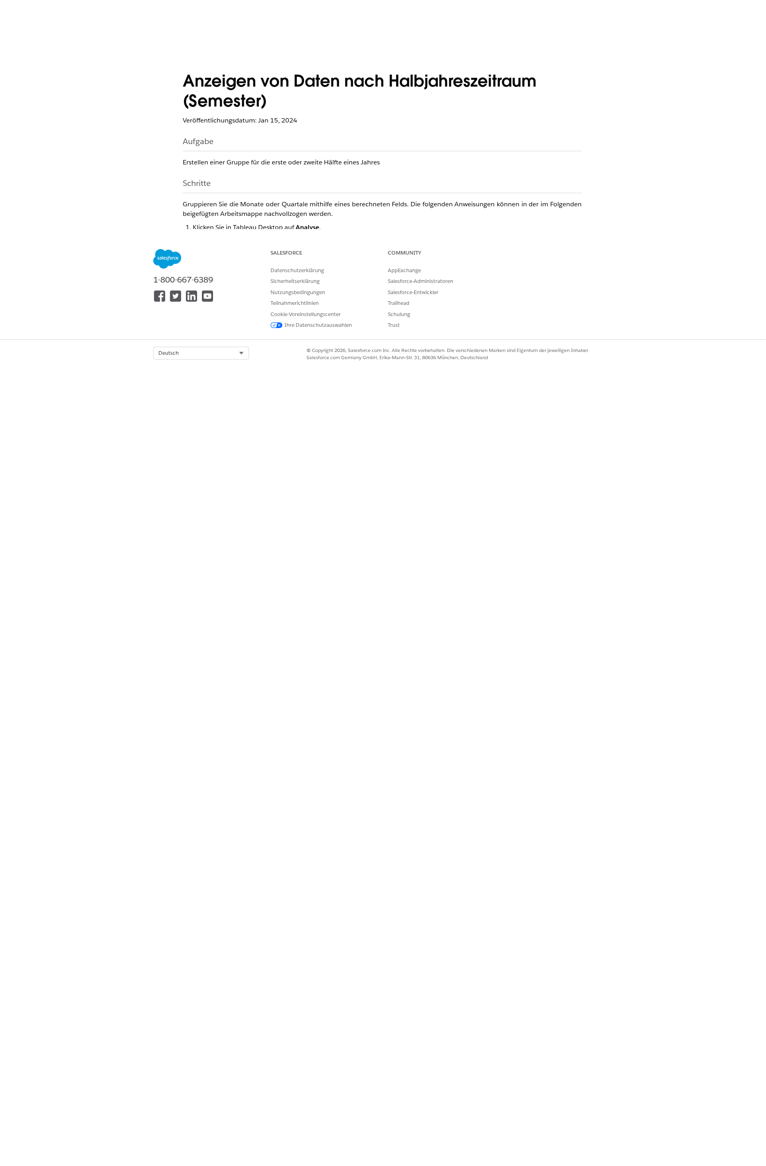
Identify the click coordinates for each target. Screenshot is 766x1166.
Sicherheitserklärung (295, 281)
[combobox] (201, 353)
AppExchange (404, 270)
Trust (394, 325)
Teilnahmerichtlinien (294, 303)
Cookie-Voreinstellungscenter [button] (305, 314)
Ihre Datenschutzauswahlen (318, 325)
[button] (201, 353)
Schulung (399, 314)
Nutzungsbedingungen (297, 292)
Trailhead (398, 303)
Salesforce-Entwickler (413, 292)
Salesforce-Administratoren (420, 281)
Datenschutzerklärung (297, 270)
